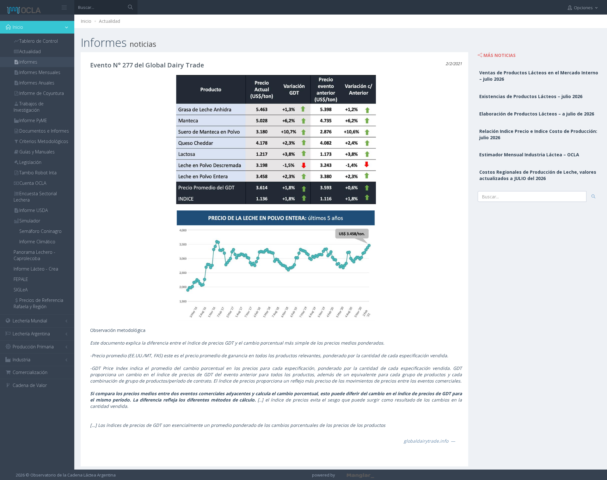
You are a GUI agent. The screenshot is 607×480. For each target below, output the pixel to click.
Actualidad (109, 21)
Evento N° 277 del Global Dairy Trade (147, 65)
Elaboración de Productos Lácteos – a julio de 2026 (536, 114)
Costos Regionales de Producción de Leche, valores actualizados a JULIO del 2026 (537, 175)
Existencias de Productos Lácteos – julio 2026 (530, 96)
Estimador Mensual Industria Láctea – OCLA (529, 155)
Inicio (86, 21)
